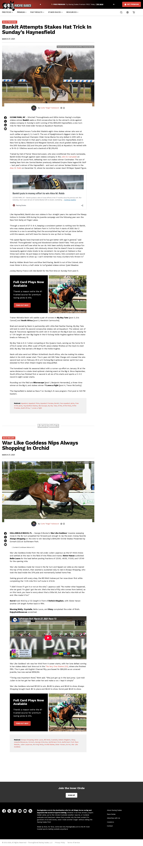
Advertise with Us (113, 818)
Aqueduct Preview (46, 403)
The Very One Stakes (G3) (56, 666)
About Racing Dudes (114, 810)
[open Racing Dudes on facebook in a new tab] (4, 811)
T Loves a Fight (36, 408)
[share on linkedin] (5, 125)
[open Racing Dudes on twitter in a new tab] (9, 811)
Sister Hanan (60, 744)
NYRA (60, 406)
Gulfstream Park (55, 742)
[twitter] (61, 108)
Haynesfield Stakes (30, 406)
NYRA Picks (67, 406)
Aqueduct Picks (34, 403)
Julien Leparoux (26, 744)
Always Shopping (27, 740)
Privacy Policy (60, 842)
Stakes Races (54, 12)
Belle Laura (38, 740)
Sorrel (68, 744)
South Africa (25, 408)
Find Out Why (22, 305)
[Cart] (134, 12)
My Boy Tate (52, 406)
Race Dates (111, 814)
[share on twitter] (5, 121)
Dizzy (73, 740)
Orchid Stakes (49, 744)
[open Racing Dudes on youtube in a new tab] (20, 811)
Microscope (43, 406)
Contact (110, 826)
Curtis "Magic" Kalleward (50, 108)
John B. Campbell (69, 157)
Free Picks (6, 12)
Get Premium (133, 4)
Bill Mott (47, 740)
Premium (21, 12)
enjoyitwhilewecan (21, 742)
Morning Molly (38, 744)
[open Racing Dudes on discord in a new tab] (25, 811)
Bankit (56, 403)
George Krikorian (41, 742)
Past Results (36, 12)
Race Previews (9, 22)
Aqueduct (24, 403)
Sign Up (71, 795)
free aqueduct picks (67, 403)
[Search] (121, 12)
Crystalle (54, 740)
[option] (77, 4)
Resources (71, 12)
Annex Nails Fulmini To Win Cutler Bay (49, 770)
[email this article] (5, 129)
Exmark (31, 742)
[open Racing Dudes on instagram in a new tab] (14, 811)
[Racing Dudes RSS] (30, 811)
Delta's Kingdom (64, 740)
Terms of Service (73, 842)
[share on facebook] (5, 117)
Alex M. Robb (15, 168)
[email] (64, 108)
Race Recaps (8, 438)
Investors (110, 822)
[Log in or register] (127, 12)
